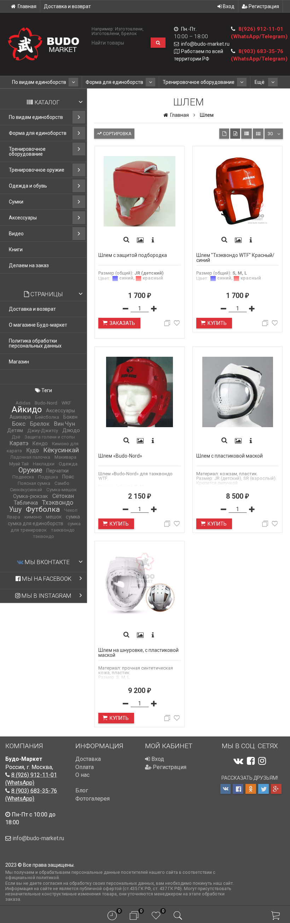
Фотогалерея (92, 798)
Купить (217, 323)
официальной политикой (32, 877)
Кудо (32, 450)
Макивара (65, 457)
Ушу (15, 509)
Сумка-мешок (61, 489)
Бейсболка (47, 417)
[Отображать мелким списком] (258, 133)
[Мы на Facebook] (251, 761)
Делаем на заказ (29, 265)
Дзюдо (71, 430)
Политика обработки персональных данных (35, 343)
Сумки (16, 202)
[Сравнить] (168, 324)
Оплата (84, 767)
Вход (228, 6)
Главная (27, 6)
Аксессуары (23, 217)
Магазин (19, 362)
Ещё (260, 82)
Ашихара (20, 417)
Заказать (122, 323)
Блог (81, 790)
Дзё (16, 437)
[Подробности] (152, 240)
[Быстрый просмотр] (126, 240)
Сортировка (117, 133)
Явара (13, 517)
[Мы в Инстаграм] (262, 761)
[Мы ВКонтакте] (238, 761)
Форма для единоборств (114, 82)
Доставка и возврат (67, 6)
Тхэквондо (57, 502)
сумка (73, 517)
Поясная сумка (34, 483)
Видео (16, 233)
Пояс (68, 477)
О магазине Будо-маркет (38, 325)
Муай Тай (19, 463)
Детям (15, 430)
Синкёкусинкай (26, 489)
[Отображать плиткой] (224, 133)
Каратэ (19, 443)
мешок (54, 517)
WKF (66, 403)
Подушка (48, 477)
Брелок (129, 33)
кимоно (33, 517)
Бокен (70, 417)
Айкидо (27, 409)
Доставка (88, 759)
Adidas (23, 403)
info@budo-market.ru (205, 44)
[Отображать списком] (246, 133)
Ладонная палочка (30, 457)
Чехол (70, 510)
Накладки (43, 463)
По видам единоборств (39, 82)
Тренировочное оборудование (198, 82)
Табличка (26, 502)
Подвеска (23, 477)
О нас (82, 775)
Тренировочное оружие (36, 170)
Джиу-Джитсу (42, 430)
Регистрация (263, 6)
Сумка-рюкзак (30, 496)
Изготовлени (129, 28)
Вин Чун (64, 423)
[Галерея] (140, 240)
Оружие (30, 470)
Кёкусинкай (61, 450)
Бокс (18, 423)
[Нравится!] (177, 324)
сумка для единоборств (35, 523)
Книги (16, 249)
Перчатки (57, 471)
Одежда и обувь (28, 186)
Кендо (40, 443)
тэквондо (43, 536)
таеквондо (63, 530)
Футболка (43, 509)
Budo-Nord (46, 403)
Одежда (68, 463)
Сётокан (63, 496)
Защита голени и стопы (49, 437)
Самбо (61, 483)
